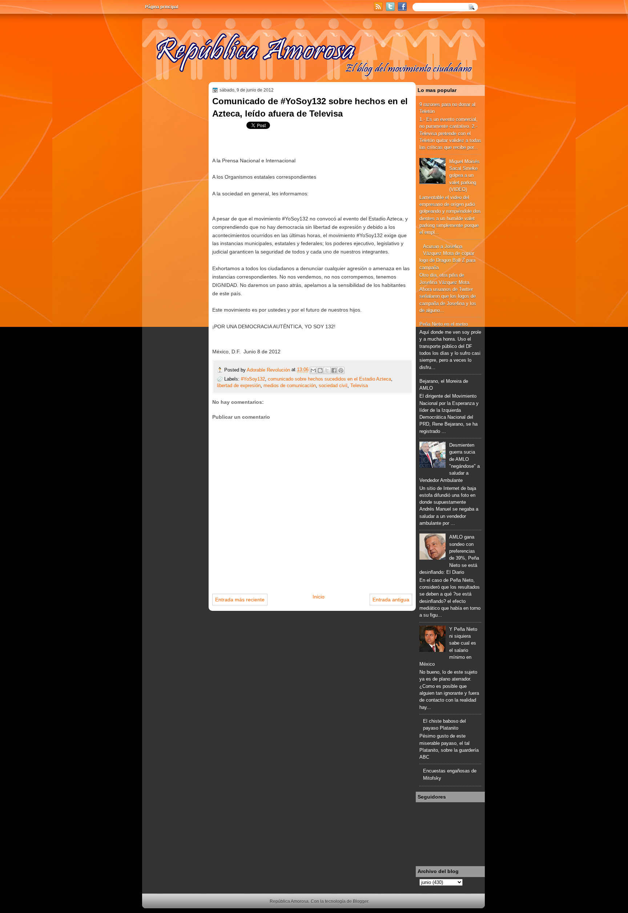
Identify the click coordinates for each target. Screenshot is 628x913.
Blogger (360, 901)
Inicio (319, 597)
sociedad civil (333, 385)
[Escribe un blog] (320, 370)
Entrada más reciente (240, 599)
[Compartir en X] (327, 370)
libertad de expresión (239, 385)
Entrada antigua (391, 599)
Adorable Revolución (269, 370)
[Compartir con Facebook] (334, 370)
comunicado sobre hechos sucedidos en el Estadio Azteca (329, 379)
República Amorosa (289, 901)
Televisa (359, 385)
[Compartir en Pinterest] (341, 370)
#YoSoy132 (253, 379)
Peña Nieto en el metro (443, 324)
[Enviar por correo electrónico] (313, 370)
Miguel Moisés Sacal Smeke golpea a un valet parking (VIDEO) (464, 175)
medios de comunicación (289, 385)
